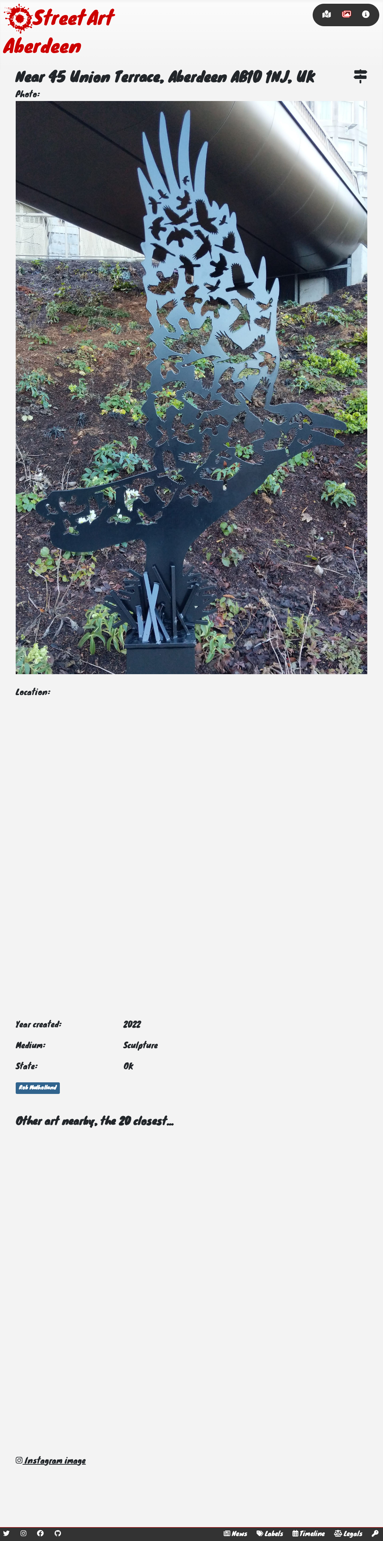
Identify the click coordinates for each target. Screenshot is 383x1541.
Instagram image (54, 1461)
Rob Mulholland (37, 1088)
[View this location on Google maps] (360, 78)
